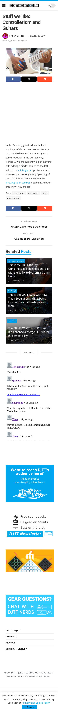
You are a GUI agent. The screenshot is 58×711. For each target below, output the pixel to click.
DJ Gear (12, 320)
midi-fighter (24, 170)
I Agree (29, 707)
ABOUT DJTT (13, 630)
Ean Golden (18, 35)
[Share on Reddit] (44, 79)
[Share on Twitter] (28, 79)
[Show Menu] (3, 5)
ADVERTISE (46, 672)
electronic (33, 193)
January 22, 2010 (37, 35)
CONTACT (11, 636)
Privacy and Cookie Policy (36, 702)
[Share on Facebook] (13, 79)
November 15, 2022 (18, 340)
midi (45, 193)
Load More (29, 352)
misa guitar (13, 198)
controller (19, 193)
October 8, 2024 (17, 281)
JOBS (20, 672)
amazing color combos (18, 182)
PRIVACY (10, 642)
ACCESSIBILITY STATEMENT (37, 676)
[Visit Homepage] (27, 5)
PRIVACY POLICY (14, 676)
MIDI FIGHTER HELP (16, 648)
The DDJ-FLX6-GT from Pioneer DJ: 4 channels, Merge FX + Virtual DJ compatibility (28, 332)
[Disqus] (29, 401)
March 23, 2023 (16, 310)
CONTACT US (32, 672)
